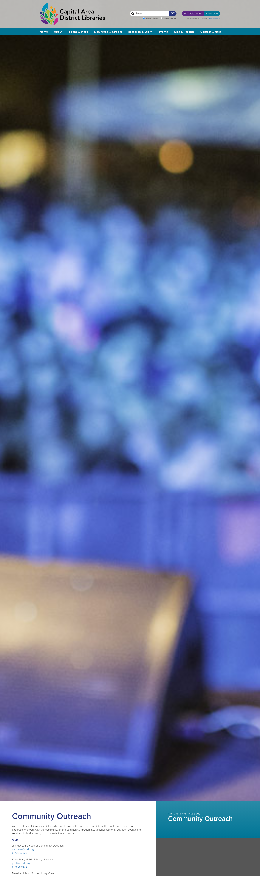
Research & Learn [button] (140, 31)
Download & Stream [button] (108, 31)
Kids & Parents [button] (184, 31)
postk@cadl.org (21, 863)
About (178, 814)
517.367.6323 (19, 852)
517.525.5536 (19, 866)
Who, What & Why (191, 814)
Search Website (169, 18)
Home (44, 31)
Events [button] (163, 31)
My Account (192, 13)
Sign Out (212, 13)
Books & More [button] (78, 31)
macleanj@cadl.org (23, 849)
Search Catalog (151, 18)
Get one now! (214, 18)
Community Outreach (200, 819)
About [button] (58, 31)
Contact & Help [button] (210, 31)
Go (173, 13)
